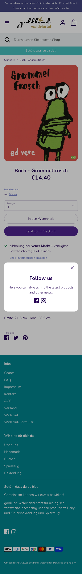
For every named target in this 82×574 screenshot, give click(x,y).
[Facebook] (36, 300)
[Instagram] (43, 300)
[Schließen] (72, 268)
